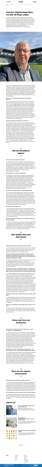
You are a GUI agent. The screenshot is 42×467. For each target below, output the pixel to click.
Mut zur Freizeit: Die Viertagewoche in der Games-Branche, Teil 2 (26, 406)
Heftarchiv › (21, 445)
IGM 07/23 (10, 402)
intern (25, 463)
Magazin (35, 1)
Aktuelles (8, 1)
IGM (21, 2)
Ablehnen (35, 465)
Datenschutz (26, 459)
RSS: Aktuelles (26, 460)
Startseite (7, 4)
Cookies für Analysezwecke (18, 464)
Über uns (25, 455)
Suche (16, 459)
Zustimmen (31, 465)
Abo (15, 460)
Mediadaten (26, 456)
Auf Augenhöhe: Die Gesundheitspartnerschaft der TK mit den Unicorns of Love (26, 418)
